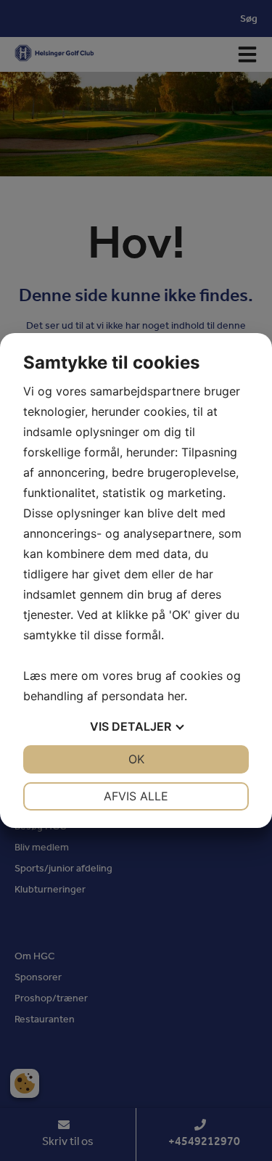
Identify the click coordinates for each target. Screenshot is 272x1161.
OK (136, 759)
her (176, 696)
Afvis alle (136, 796)
